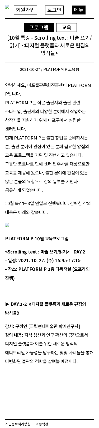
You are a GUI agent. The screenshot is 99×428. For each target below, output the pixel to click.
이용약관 (42, 423)
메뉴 (78, 9)
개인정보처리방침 (18, 423)
